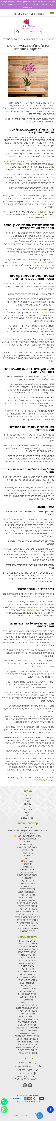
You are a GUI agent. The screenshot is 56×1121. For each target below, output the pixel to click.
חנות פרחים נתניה (27, 897)
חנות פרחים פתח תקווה (27, 903)
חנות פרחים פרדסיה (27, 954)
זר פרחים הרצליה (27, 883)
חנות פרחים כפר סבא (27, 971)
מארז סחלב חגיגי (32, 527)
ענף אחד (43, 312)
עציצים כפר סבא (27, 982)
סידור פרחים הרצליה (27, 914)
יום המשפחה (27, 866)
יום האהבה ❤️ (27, 861)
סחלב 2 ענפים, (18, 262)
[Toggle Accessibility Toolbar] (50, 1109)
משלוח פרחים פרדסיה (27, 960)
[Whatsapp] (4, 1109)
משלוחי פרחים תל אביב (27, 1005)
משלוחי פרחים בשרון (27, 952)
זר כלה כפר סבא (27, 985)
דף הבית (27, 795)
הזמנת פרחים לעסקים (27, 833)
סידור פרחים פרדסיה (27, 963)
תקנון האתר (27, 809)
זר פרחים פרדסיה (27, 889)
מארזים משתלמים (27, 869)
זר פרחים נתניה (27, 886)
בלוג (27, 815)
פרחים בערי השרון (27, 940)
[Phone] (4, 1101)
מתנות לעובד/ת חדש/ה (27, 847)
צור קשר (27, 803)
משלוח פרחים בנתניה (27, 906)
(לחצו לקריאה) (44, 5)
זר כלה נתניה (27, 878)
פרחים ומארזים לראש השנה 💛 (27, 835)
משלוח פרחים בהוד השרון (27, 1041)
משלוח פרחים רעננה (27, 994)
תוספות (27, 841)
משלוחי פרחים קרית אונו (27, 1038)
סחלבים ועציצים (27, 844)
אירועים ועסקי (27, 872)
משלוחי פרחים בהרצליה (27, 949)
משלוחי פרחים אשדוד (27, 1030)
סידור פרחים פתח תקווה (27, 928)
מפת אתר (27, 812)
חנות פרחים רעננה (27, 988)
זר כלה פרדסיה (27, 880)
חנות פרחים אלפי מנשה (27, 1019)
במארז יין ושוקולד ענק (32, 610)
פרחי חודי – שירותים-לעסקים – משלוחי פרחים (27, 830)
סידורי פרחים (27, 849)
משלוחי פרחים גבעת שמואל (27, 1036)
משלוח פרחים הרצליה (27, 908)
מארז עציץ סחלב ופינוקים (43, 201)
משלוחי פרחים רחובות (27, 1033)
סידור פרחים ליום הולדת (27, 920)
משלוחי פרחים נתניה (27, 1024)
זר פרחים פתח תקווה (27, 892)
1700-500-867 (25, 1062)
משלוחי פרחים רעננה (27, 946)
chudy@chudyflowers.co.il (26, 1066)
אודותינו (27, 798)
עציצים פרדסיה (27, 966)
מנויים (27, 801)
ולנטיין (27, 858)
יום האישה (27, 864)
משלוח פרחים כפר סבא (27, 977)
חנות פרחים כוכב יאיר (27, 1022)
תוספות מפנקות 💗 (27, 838)
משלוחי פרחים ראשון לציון (27, 1027)
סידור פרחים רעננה (27, 996)
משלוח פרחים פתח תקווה (27, 911)
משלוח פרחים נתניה (27, 900)
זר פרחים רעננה (27, 991)
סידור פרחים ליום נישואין (27, 922)
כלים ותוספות (27, 852)
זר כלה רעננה (27, 1002)
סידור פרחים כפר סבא (27, 980)
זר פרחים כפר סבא (27, 974)
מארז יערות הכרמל (43, 211)
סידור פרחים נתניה (27, 925)
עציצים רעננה (27, 999)
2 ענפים (32, 312)
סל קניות (27, 806)
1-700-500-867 (39, 780)
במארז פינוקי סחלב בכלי (33, 607)
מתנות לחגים (27, 827)
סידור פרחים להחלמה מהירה (27, 917)
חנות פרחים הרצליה (27, 894)
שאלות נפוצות (27, 817)
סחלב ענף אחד (39, 262)
